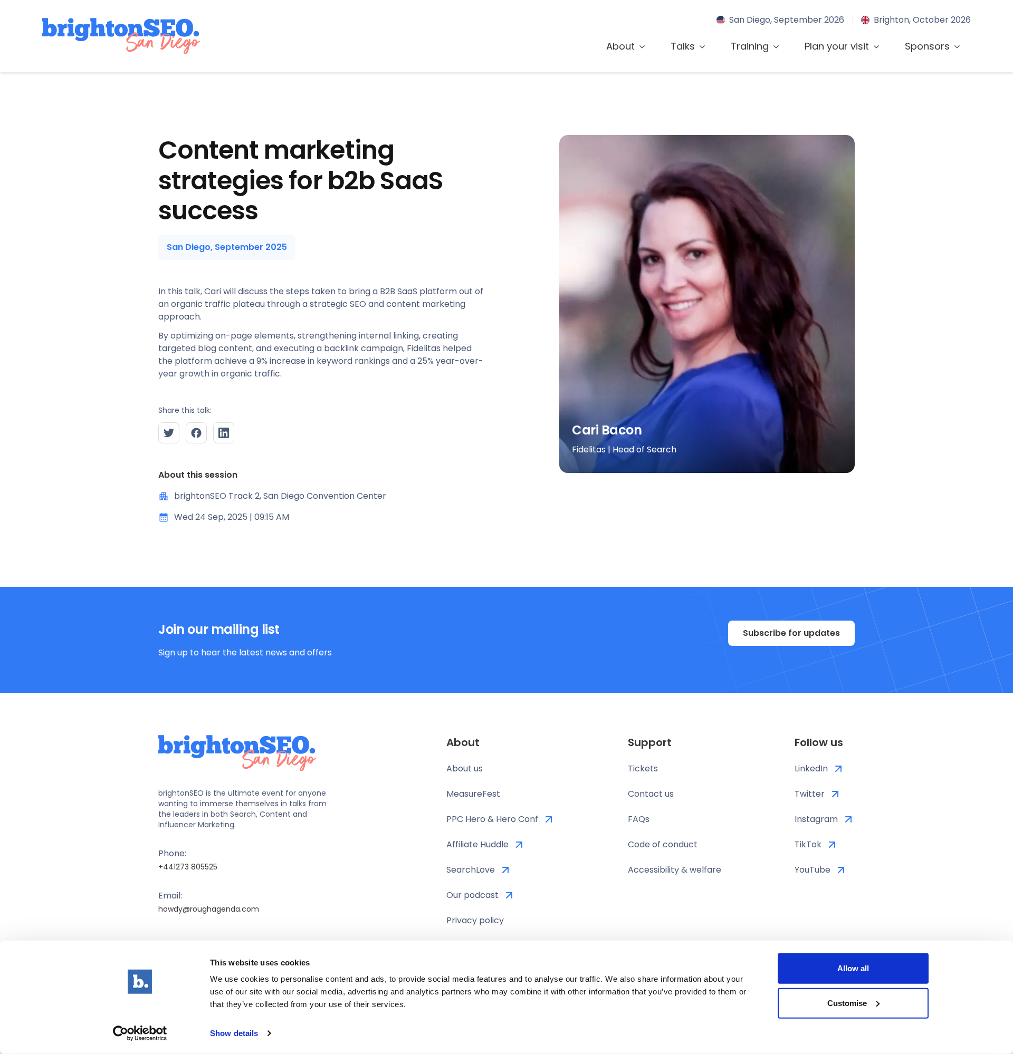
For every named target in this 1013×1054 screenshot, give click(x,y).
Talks (683, 46)
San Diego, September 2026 (786, 20)
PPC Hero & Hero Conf (492, 819)
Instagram (816, 819)
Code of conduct (662, 844)
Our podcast (472, 895)
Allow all (853, 968)
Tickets (643, 768)
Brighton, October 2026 (922, 20)
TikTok (808, 844)
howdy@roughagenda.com (208, 909)
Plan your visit (837, 46)
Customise (847, 1002)
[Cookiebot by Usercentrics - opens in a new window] (140, 1033)
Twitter (810, 794)
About (620, 46)
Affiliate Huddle (477, 844)
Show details (234, 1033)
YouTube (812, 870)
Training (750, 46)
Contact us (651, 794)
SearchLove (470, 870)
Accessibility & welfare (674, 870)
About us (464, 768)
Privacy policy (475, 920)
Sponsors (927, 46)
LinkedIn (811, 768)
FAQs (638, 819)
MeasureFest (473, 794)
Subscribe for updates (791, 633)
